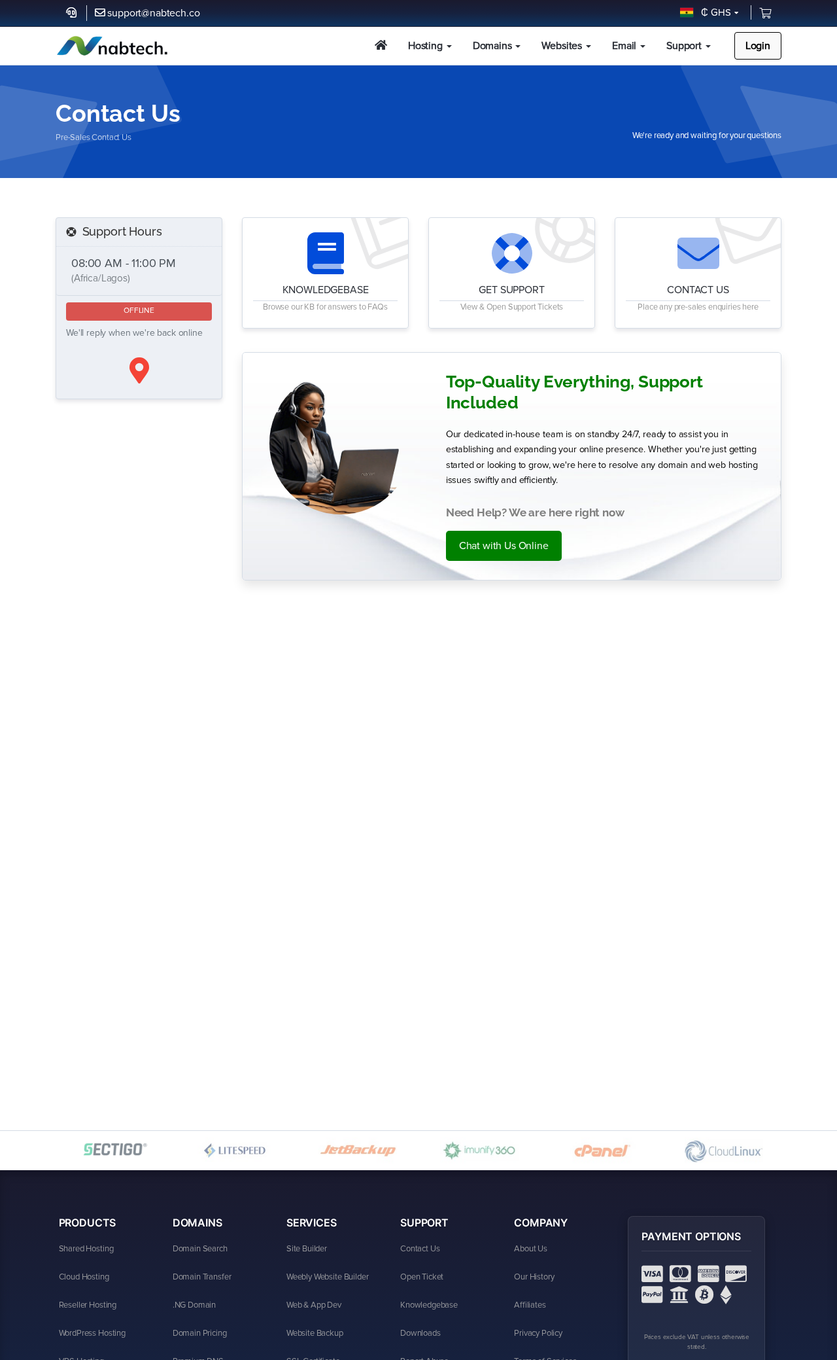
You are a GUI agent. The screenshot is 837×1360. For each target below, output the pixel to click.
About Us (530, 1249)
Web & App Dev (313, 1305)
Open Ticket (421, 1277)
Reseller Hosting (87, 1305)
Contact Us (419, 1249)
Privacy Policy (538, 1333)
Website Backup (314, 1333)
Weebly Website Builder (327, 1277)
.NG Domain (194, 1305)
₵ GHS (713, 12)
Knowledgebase (429, 1305)
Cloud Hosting (84, 1277)
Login (757, 45)
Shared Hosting (86, 1249)
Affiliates (529, 1305)
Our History (534, 1277)
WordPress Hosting (92, 1333)
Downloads (420, 1333)
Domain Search (200, 1249)
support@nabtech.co (153, 13)
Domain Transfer (202, 1277)
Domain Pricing (200, 1333)
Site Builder (306, 1249)
